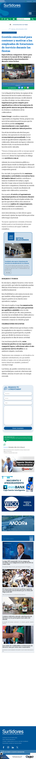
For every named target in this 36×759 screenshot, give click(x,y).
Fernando (6, 447)
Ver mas (8, 272)
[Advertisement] (18, 670)
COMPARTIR (13, 88)
